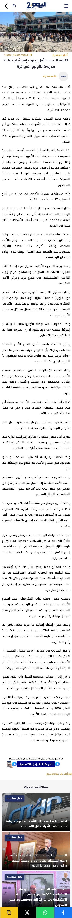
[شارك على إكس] (27, 912)
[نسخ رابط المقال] (9, 912)
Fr (14, 6)
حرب (62, 773)
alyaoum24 (50, 76)
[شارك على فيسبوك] (63, 912)
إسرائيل (68, 773)
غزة (57, 773)
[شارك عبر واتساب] (45, 912)
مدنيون (50, 773)
